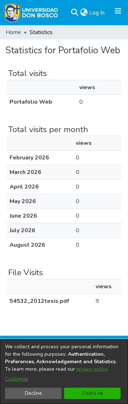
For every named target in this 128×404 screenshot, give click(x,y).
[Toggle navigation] (118, 13)
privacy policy (91, 369)
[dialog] (64, 371)
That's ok (92, 393)
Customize (16, 379)
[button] (74, 13)
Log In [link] (97, 13)
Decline (33, 393)
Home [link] (13, 32)
